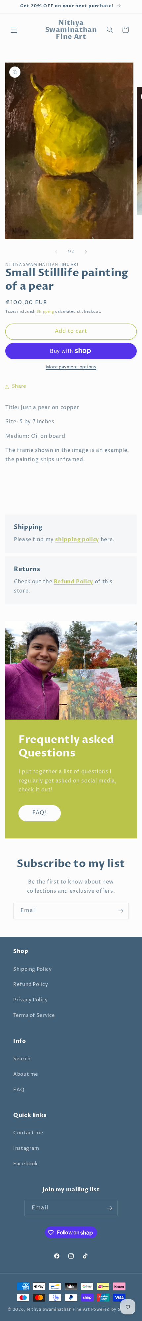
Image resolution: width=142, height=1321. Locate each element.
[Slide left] (56, 252)
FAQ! (39, 812)
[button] (13, 29)
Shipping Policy (32, 969)
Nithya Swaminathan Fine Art (58, 1309)
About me (25, 1074)
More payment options (71, 367)
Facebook (25, 1164)
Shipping (45, 311)
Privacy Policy (30, 1000)
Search (22, 1059)
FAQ (19, 1090)
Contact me (28, 1133)
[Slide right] (86, 252)
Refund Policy (30, 984)
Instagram (26, 1148)
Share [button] (19, 386)
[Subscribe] (120, 911)
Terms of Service (34, 1015)
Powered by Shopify (112, 1309)
